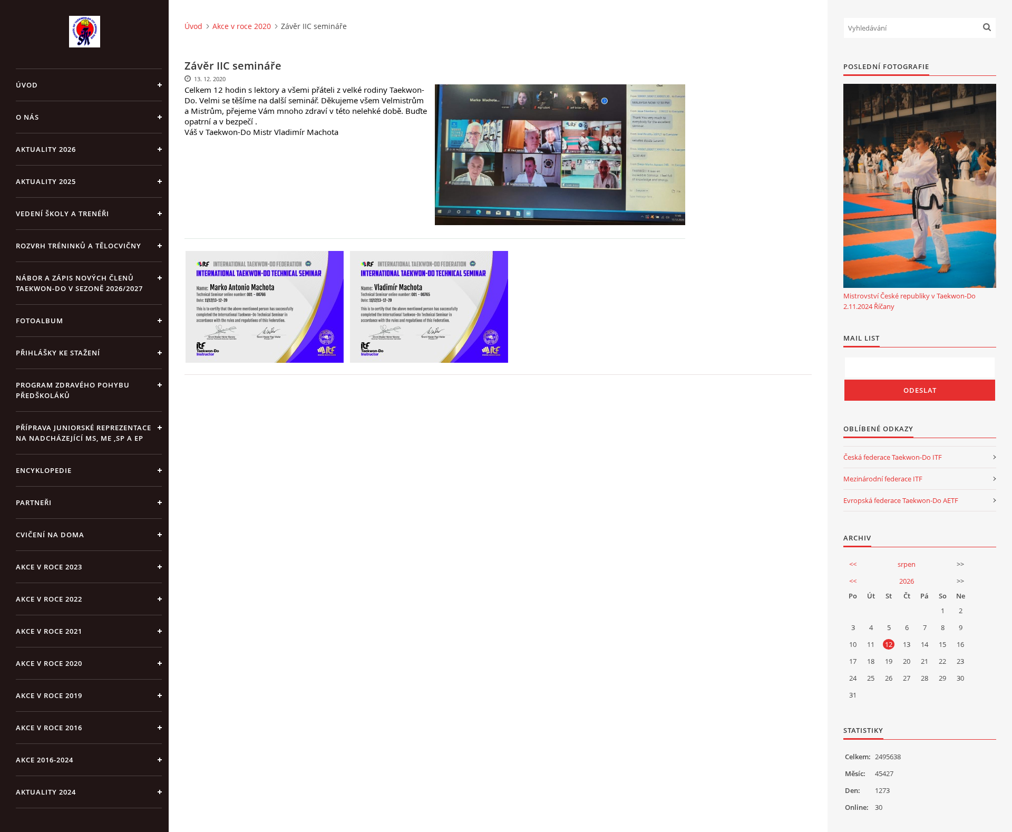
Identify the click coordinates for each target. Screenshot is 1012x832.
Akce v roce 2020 (49, 663)
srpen (907, 564)
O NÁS (27, 117)
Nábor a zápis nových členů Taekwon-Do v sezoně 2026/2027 (79, 283)
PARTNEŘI (34, 502)
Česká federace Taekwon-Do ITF (892, 457)
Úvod (27, 85)
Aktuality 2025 (46, 181)
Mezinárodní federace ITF (882, 478)
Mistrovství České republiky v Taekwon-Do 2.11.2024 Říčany (909, 301)
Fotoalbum (39, 320)
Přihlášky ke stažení (58, 352)
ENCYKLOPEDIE (44, 470)
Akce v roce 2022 (49, 599)
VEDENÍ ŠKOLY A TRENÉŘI (62, 213)
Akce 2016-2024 (44, 760)
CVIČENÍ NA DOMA (50, 534)
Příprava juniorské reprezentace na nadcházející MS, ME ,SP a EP (83, 433)
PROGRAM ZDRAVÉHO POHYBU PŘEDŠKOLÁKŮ (73, 390)
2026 (906, 581)
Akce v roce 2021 (49, 631)
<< (853, 564)
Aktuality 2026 (46, 149)
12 (888, 644)
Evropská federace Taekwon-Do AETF (900, 500)
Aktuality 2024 (46, 792)
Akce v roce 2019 (49, 695)
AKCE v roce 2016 (49, 727)
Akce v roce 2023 (49, 567)
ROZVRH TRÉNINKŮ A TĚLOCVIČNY (78, 245)
